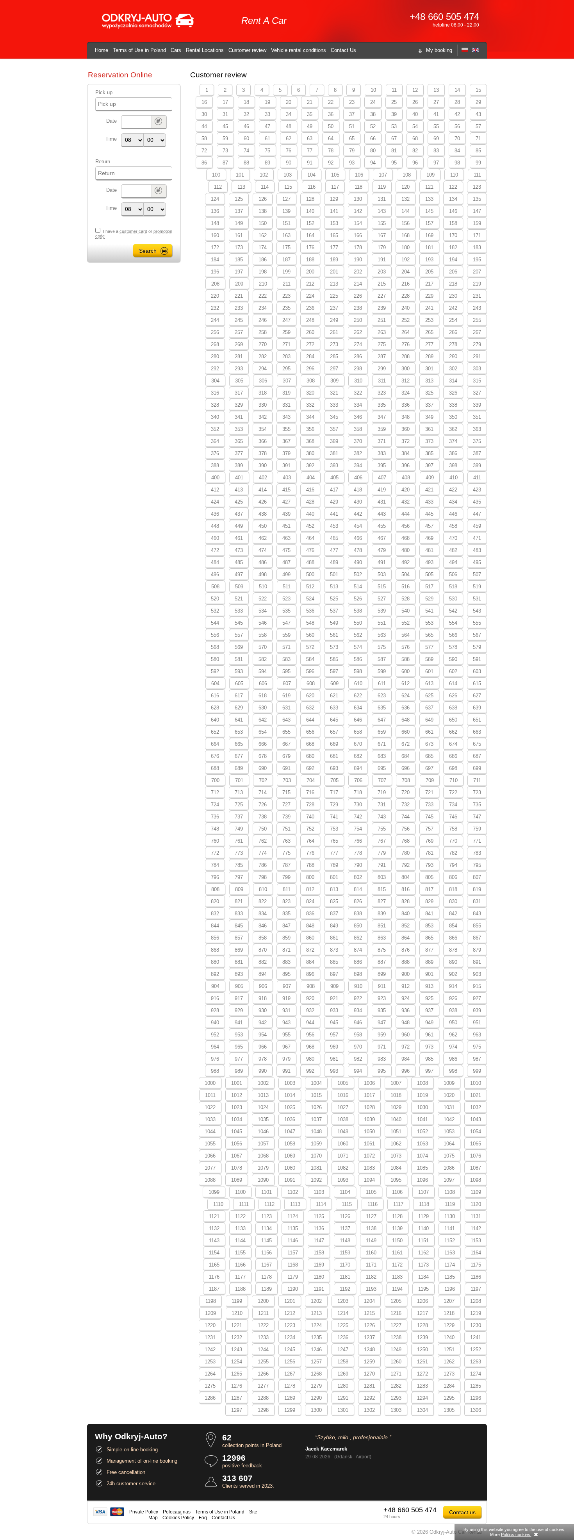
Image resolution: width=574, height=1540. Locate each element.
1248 (369, 1349)
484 (215, 562)
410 (453, 478)
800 (310, 877)
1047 (289, 1131)
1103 (319, 1192)
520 (215, 599)
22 (330, 102)
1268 (316, 1374)
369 (334, 441)
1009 (449, 1083)
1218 (449, 1313)
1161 (397, 1253)
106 (359, 175)
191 (382, 260)
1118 (424, 1204)
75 (267, 151)
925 (429, 998)
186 (262, 260)
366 (262, 441)
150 (262, 223)
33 (267, 114)
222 (262, 296)
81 (394, 151)
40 (415, 114)
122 (453, 187)
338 (453, 405)
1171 (371, 1265)
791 (382, 865)
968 (310, 1047)
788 (310, 865)
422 (453, 490)
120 (405, 187)
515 (382, 587)
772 (215, 853)
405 (334, 478)
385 (429, 453)
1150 (397, 1240)
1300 (316, 1410)
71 (478, 138)
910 (358, 986)
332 (310, 405)
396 (405, 465)
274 (358, 344)
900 (405, 974)
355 (286, 429)
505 (429, 574)
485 (239, 562)
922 (358, 998)
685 (429, 756)
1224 (316, 1325)
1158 (319, 1253)
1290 (316, 1398)
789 (334, 865)
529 (429, 599)
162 (262, 235)
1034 (236, 1119)
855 (477, 926)
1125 (319, 1216)
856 (215, 938)
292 (215, 369)
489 (334, 562)
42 (457, 114)
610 (358, 683)
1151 (423, 1240)
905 (239, 986)
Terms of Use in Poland (139, 50)
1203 (342, 1301)
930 (262, 1010)
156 (405, 223)
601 (429, 671)
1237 (369, 1337)
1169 (319, 1265)
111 (477, 175)
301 (429, 369)
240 (405, 308)
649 (429, 720)
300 (405, 369)
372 (405, 441)
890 (453, 962)
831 (477, 901)
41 (436, 114)
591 (477, 659)
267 (477, 332)
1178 (266, 1277)
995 (382, 1071)
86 (204, 163)
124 (215, 199)
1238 (395, 1337)
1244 (263, 1349)
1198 (210, 1301)
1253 (210, 1362)
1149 (371, 1240)
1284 (449, 1386)
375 (477, 441)
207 (477, 272)
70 (457, 138)
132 (405, 199)
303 (477, 369)
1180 (319, 1277)
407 (382, 478)
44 (204, 126)
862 (358, 938)
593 (239, 671)
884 (310, 962)
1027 (342, 1107)
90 (288, 163)
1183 (397, 1277)
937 (429, 1010)
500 (310, 574)
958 (358, 1035)
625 (429, 696)
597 (334, 671)
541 (429, 611)
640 (215, 720)
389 (239, 465)
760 (215, 841)
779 (382, 853)
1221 (236, 1325)
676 (215, 756)
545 (239, 623)
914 (453, 986)
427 (286, 502)
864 (405, 938)
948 (405, 1022)
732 (405, 805)
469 (429, 538)
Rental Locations (205, 50)
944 (310, 1022)
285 (334, 356)
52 (373, 126)
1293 (395, 1398)
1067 (236, 1156)
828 (405, 901)
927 (477, 998)
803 (382, 877)
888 (405, 962)
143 (382, 211)
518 (453, 587)
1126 (345, 1216)
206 (453, 272)
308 (311, 381)
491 (382, 562)
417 (334, 490)
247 (286, 320)
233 (239, 308)
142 (358, 211)
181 (429, 247)
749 (239, 829)
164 (310, 235)
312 (405, 381)
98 (457, 163)
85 (478, 151)
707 (382, 780)
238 (358, 308)
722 (453, 792)
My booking (439, 50)
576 (405, 647)
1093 (342, 1180)
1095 (395, 1180)
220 (215, 296)
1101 (266, 1192)
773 (239, 853)
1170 (345, 1265)
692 (310, 768)
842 (453, 913)
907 (287, 986)
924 (405, 998)
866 (453, 938)
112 (218, 187)
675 (477, 744)
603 (477, 671)
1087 (475, 1168)
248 (310, 320)
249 (334, 320)
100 (216, 175)
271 (286, 344)
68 (415, 138)
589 (429, 659)
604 (215, 683)
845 (239, 926)
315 (477, 381)
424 (215, 502)
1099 (214, 1192)
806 (453, 877)
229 (429, 296)
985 (429, 1059)
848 (310, 926)
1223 (289, 1325)
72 (204, 151)
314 (453, 381)
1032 (475, 1107)
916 (215, 998)
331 (286, 405)
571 (286, 647)
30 (204, 114)
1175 (476, 1265)
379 (286, 453)
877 (429, 950)
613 (429, 683)
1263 (475, 1362)
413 (239, 490)
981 (334, 1059)
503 (382, 574)
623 (382, 696)
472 (215, 550)
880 (215, 962)
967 (286, 1047)
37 (352, 114)
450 (262, 526)
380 (310, 453)
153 (334, 223)
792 (405, 865)
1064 (449, 1144)
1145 (266, 1240)
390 (262, 465)
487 (286, 562)
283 (286, 356)
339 (477, 405)
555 (477, 623)
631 (286, 708)
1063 (422, 1144)
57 (478, 126)
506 (453, 574)
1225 (342, 1325)
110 (454, 175)
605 (239, 683)
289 (429, 356)
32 (246, 114)
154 (358, 223)
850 (358, 926)
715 (286, 792)
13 (436, 90)
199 (286, 272)
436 (215, 514)
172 (215, 247)
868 (215, 950)
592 (215, 671)
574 (358, 647)
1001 (236, 1083)
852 (405, 926)
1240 (449, 1337)
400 (215, 478)
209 (239, 284)
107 (383, 175)
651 (477, 720)
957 (334, 1035)
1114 (321, 1204)
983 (382, 1059)
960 (405, 1035)
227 (382, 296)
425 (239, 502)
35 (309, 114)
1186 (476, 1277)
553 (429, 623)
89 (267, 163)
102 (264, 175)
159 (477, 223)
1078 (236, 1168)
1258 (342, 1362)
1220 (210, 1325)
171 (477, 235)
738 (262, 817)
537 (334, 611)
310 (358, 381)
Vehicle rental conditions (298, 50)
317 (239, 393)
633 (334, 708)
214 (358, 284)
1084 (395, 1168)
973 (429, 1047)
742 (358, 817)
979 (286, 1059)
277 (429, 344)
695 (382, 768)
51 (352, 126)
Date (111, 121)
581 (239, 659)
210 (263, 284)
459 (477, 526)
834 (262, 913)
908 (311, 986)
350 (453, 417)
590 (453, 659)
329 (239, 405)
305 (239, 381)
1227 (395, 1325)
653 (239, 732)
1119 (450, 1204)
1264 (210, 1374)
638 (453, 708)
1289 (289, 1398)
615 (477, 683)
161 (239, 235)
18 (246, 102)
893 (239, 974)
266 (453, 332)
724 (215, 805)
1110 (218, 1204)
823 (286, 901)
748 (215, 829)
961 (429, 1035)
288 (405, 356)
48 (288, 126)
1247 (342, 1349)
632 (310, 708)
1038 (342, 1119)
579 (477, 647)
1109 (476, 1192)
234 (262, 308)
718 (358, 792)
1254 (236, 1362)
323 (382, 393)
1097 (449, 1180)
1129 (423, 1216)
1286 (210, 1398)
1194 (397, 1289)
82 (415, 151)
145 (429, 211)
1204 (369, 1301)
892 (215, 974)
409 (430, 478)
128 (310, 199)
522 (262, 599)
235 (286, 308)
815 (382, 889)
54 (415, 126)
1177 (240, 1277)
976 (215, 1059)
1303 (395, 1410)
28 (457, 102)
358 (358, 429)
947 (382, 1022)
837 (334, 913)
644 (310, 720)
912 (405, 986)
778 (358, 853)
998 (453, 1071)
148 (215, 223)
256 (215, 332)
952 (215, 1035)
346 (358, 417)
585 (334, 659)
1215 (369, 1313)
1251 (449, 1349)
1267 (289, 1374)
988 (215, 1071)
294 (262, 369)
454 (358, 526)
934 (358, 1010)
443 (382, 514)
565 (429, 635)
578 (453, 647)
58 (204, 138)
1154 (214, 1253)
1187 (214, 1289)
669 (334, 744)
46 (246, 126)
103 (287, 175)
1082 (342, 1168)
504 (405, 574)
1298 (263, 1410)
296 (310, 369)
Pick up (103, 92)
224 (310, 296)
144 (405, 211)
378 (262, 453)
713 (239, 792)
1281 (369, 1386)
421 (429, 490)
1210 (237, 1313)
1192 (345, 1289)
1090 (263, 1180)
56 (457, 126)
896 (310, 974)
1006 (369, 1083)
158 (453, 223)
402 (263, 478)
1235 (316, 1337)
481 (429, 550)
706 (358, 780)
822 (262, 901)
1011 (210, 1095)
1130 (449, 1216)
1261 (422, 1362)
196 (215, 272)
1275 (210, 1386)
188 (310, 260)
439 (286, 514)
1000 (210, 1083)
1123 (266, 1216)
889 (429, 962)
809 (239, 889)
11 (394, 90)
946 (358, 1022)
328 (215, 405)
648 (405, 720)
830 (453, 901)
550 (358, 623)
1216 (395, 1313)
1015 (316, 1095)
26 (415, 102)
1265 (236, 1374)
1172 (397, 1265)
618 (262, 696)
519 (477, 587)
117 (335, 187)
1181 (345, 1277)
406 (358, 478)
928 (215, 1010)
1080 (289, 1168)
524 (310, 599)
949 (429, 1022)
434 (453, 502)
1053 (449, 1131)
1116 (372, 1204)
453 (334, 526)
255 (477, 320)
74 (246, 151)
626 (453, 696)
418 (358, 490)
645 (334, 720)
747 (477, 817)
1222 (263, 1325)
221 (239, 296)
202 (358, 272)
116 (312, 187)
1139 (397, 1228)
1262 (449, 1362)
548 (310, 623)
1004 (316, 1083)
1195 (423, 1289)
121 (429, 187)
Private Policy (143, 1511)
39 (394, 114)
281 (239, 356)
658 (358, 732)
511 (287, 587)
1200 (263, 1301)
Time (111, 139)
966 (262, 1047)
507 (477, 574)
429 (334, 502)
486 (262, 562)
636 (405, 708)
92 (330, 163)
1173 (423, 1265)
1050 (369, 1131)
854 (453, 926)
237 (334, 308)
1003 (289, 1083)
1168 (292, 1265)
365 (239, 441)
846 (262, 926)
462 (262, 538)
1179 (292, 1277)
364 (215, 441)
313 (429, 381)
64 (330, 138)
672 (405, 744)
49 (309, 126)
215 (382, 284)
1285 (475, 1386)
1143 (214, 1240)
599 (382, 671)
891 (477, 962)
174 (262, 247)
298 (358, 369)
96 (415, 163)
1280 (342, 1386)
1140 (423, 1228)
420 (405, 490)
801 (334, 877)
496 (215, 574)
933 (334, 1010)
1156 (266, 1253)
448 (215, 526)
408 (406, 478)
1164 (476, 1253)
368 (310, 441)
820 (215, 901)
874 (358, 950)
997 (429, 1071)
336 (405, 405)
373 (429, 441)
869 (239, 950)
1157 (292, 1253)
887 (382, 962)
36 (330, 114)
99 (478, 163)
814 (358, 889)
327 (477, 393)
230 (453, 296)
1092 (316, 1180)
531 (477, 599)
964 (215, 1047)
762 (262, 841)
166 (358, 235)
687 (477, 756)
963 (477, 1035)
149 (239, 223)
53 (394, 126)
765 (334, 841)
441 (334, 514)
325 (429, 393)
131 (382, 199)
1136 (319, 1228)
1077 (210, 1168)
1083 (369, 1168)
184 (215, 260)
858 (262, 938)
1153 (476, 1240)
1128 (397, 1216)
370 (358, 441)
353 (239, 429)
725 (239, 805)
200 (310, 272)
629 (239, 708)
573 (334, 647)
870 (262, 950)
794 (453, 865)
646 (358, 720)
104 (311, 175)
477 (334, 550)
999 (477, 1071)
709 (430, 780)
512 (310, 587)
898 (358, 974)
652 (215, 732)
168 (405, 235)
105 (335, 175)
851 (382, 926)
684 (405, 756)
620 (310, 696)
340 (215, 417)
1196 (449, 1289)
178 (358, 247)
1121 (214, 1216)
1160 (371, 1253)
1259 (369, 1362)
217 (429, 284)
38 (373, 114)
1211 (263, 1313)
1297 (236, 1410)
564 (405, 635)
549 (334, 623)
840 (405, 913)
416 (310, 490)
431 (382, 502)
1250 (422, 1349)
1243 (236, 1349)
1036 (289, 1119)
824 (310, 901)
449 (239, 526)
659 (382, 732)
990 (262, 1071)
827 (382, 901)
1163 (449, 1253)
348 (405, 417)
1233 (263, 1337)
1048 (316, 1131)
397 (429, 465)
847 (286, 926)
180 (405, 247)
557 (239, 635)
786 (262, 865)
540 (405, 611)
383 (382, 453)
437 (239, 514)
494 (453, 562)
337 (429, 405)
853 (429, 926)
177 (334, 247)
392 (310, 465)
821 (239, 901)
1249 (395, 1349)
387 (477, 453)
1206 (422, 1301)
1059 (316, 1144)
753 (334, 829)
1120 (476, 1204)
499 (286, 574)
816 (405, 889)
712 (215, 792)
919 (286, 998)
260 (310, 332)
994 (358, 1071)
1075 (449, 1156)
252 (405, 320)
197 (239, 272)
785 (239, 865)
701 (239, 780)
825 (334, 901)
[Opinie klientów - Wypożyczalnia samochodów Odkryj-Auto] (465, 50)
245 (239, 320)
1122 (240, 1216)
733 (429, 805)
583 (286, 659)
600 (405, 671)
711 (477, 780)
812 (310, 889)
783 (477, 853)
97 (436, 163)
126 (262, 199)
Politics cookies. (516, 1534)
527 (382, 599)
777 (334, 853)
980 (310, 1059)
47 (267, 126)
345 (334, 417)
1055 (210, 1144)
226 (358, 296)
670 (358, 744)
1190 (292, 1289)
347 (382, 417)
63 (309, 138)
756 (405, 829)
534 (262, 611)
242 (453, 308)
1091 (289, 1180)
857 (239, 938)
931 (286, 1010)
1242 (210, 1349)
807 (477, 877)
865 (429, 938)
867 (477, 938)
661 (429, 732)
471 (477, 538)
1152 (449, 1240)
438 (262, 514)
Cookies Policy (178, 1517)
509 (239, 587)
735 (477, 805)
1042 (449, 1119)
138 (262, 211)
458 (453, 526)
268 (215, 344)
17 (225, 102)
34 (288, 114)
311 (382, 381)
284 (310, 356)
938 (453, 1010)
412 (215, 490)
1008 (422, 1083)
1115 (347, 1204)
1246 (316, 1349)
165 (334, 235)
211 (287, 284)
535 (286, 611)
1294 (422, 1398)
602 (453, 671)
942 (262, 1022)
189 (334, 260)
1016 (342, 1095)
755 (382, 829)
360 (405, 429)
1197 (476, 1289)
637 (429, 708)
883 (286, 962)
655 (286, 732)
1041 (422, 1119)
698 (453, 768)
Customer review (247, 50)
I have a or (133, 233)
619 (286, 696)
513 (334, 587)
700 (215, 780)
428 (310, 502)
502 (358, 574)
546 (262, 623)
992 (310, 1071)
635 (382, 708)
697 (429, 768)
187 (286, 260)
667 (286, 744)
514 (358, 587)
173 (239, 247)
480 (405, 550)
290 (453, 356)
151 (286, 223)
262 (358, 332)
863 (382, 938)
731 (382, 805)
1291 (342, 1398)
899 (382, 974)
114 (265, 187)
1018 (395, 1095)
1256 (289, 1362)
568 (215, 647)
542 (453, 611)
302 (453, 369)
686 (453, 756)
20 (288, 102)
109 (430, 175)
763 (286, 841)
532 (215, 611)
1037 (316, 1119)
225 (334, 296)
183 (477, 247)
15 (478, 90)
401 (239, 478)
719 (382, 792)
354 (262, 429)
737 (239, 817)
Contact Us (343, 50)
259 (286, 332)
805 (429, 877)
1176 (214, 1277)
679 (286, 756)
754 (358, 829)
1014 (289, 1095)
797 (239, 877)
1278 (289, 1386)
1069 (289, 1156)
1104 (345, 1192)
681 (334, 756)
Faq (203, 1517)
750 (262, 829)
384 (405, 453)
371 (382, 441)
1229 (449, 1325)
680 (310, 756)
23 (352, 102)
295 (286, 369)
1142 (476, 1228)
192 (405, 260)
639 (477, 708)
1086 (449, 1168)
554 (453, 623)
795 (477, 865)
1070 (316, 1156)
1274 (475, 1374)
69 (436, 138)
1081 (316, 1168)
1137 (345, 1228)
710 (453, 780)
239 (382, 308)
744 (405, 817)
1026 (316, 1107)
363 (477, 429)
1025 (289, 1107)
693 (334, 768)
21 (309, 102)
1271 (395, 1374)
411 (477, 478)
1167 (266, 1265)
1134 (266, 1228)
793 (429, 865)
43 (478, 114)
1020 (449, 1095)
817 (429, 889)
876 (405, 950)
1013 (263, 1095)
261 (334, 332)
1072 (369, 1156)
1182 (371, 1277)
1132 (214, 1228)
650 (453, 720)
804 (405, 877)
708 (406, 780)
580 (215, 659)
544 (215, 623)
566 (453, 635)
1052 (422, 1131)
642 (262, 720)
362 (453, 429)
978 (262, 1059)
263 (382, 332)
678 (262, 756)
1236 (342, 1337)
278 (453, 344)
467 (382, 538)
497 (239, 574)
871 (286, 950)
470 (453, 538)
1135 (292, 1228)
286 (358, 356)
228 (405, 296)
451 (286, 526)
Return (102, 161)
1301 (342, 1410)
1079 (263, 1168)
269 (239, 344)
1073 (395, 1156)
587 (382, 659)
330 (262, 405)
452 (310, 526)
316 (215, 393)
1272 (422, 1374)
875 (382, 950)
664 (215, 744)
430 (358, 502)
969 (334, 1047)
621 (334, 696)
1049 (342, 1131)
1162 (423, 1253)
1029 (395, 1107)
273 (334, 344)
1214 (342, 1313)
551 (382, 623)
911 (382, 986)
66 (373, 138)
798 (262, 877)
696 (405, 768)
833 (239, 913)
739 (286, 817)
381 (334, 453)
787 (286, 865)
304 (215, 381)
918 (262, 998)
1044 (210, 1131)
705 (334, 780)
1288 (263, 1398)
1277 (263, 1386)
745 (429, 817)
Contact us (462, 1512)
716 (310, 792)
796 (215, 877)
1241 (475, 1337)
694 (358, 768)
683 (382, 756)
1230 (475, 1325)
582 (262, 659)
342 (262, 417)
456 (405, 526)
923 (382, 998)
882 (262, 962)
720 (405, 792)
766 (358, 841)
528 (405, 599)
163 (286, 235)
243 (477, 308)
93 (352, 163)
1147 (319, 1240)
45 (225, 126)
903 (477, 974)
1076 (475, 1156)
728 (310, 805)
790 (358, 865)
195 (477, 260)
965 (239, 1047)
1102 (292, 1192)
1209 (210, 1313)
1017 (369, 1095)
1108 (449, 1192)
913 (429, 986)
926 (453, 998)
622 (358, 696)
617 (239, 696)
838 (358, 913)
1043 (475, 1119)
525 (334, 599)
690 (262, 768)
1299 (289, 1410)
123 (477, 187)
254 (453, 320)
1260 (395, 1362)
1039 (369, 1119)
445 (429, 514)
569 (239, 647)
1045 (236, 1131)
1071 (342, 1156)
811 (287, 889)
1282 (395, 1386)
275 (382, 344)
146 (453, 211)
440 (310, 514)
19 (267, 102)
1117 (398, 1204)
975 (477, 1047)
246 (262, 320)
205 (429, 272)
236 (310, 308)
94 (373, 163)
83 (436, 151)
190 (358, 260)
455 (382, 526)
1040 (395, 1119)
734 (453, 805)
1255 (263, 1362)
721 (429, 792)
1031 (449, 1107)
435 (477, 502)
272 (310, 344)
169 (429, 235)
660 (405, 732)
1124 (292, 1216)
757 (429, 829)
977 (239, 1059)
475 (286, 550)
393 (334, 465)
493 (429, 562)
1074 (422, 1156)
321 (334, 393)
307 (287, 381)
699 (477, 768)
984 (405, 1059)
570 (262, 647)
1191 (319, 1289)
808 (215, 889)
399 (477, 465)
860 (310, 938)
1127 (371, 1216)
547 (286, 623)
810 (263, 889)
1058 (289, 1144)
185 (239, 260)
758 (453, 829)
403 (287, 478)
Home (101, 50)
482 (453, 550)
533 (239, 611)
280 (215, 356)
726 (262, 805)
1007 (395, 1083)
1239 (422, 1337)
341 (239, 417)
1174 (449, 1265)
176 (310, 247)
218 (453, 284)
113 (241, 187)
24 (373, 102)
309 (334, 381)
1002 (263, 1083)
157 (429, 223)
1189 (266, 1289)
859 (286, 938)
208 (215, 284)
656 (310, 732)
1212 (289, 1313)
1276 (236, 1386)
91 (309, 163)
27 (436, 102)
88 (246, 163)
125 (239, 199)
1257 (316, 1362)
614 (453, 683)
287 (382, 356)
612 (405, 683)
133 (429, 199)
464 (310, 538)
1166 (240, 1265)
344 (310, 417)
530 (453, 599)
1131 (476, 1216)
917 (239, 998)
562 (358, 635)
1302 (369, 1410)
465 (334, 538)
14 (457, 90)
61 (267, 138)
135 (477, 199)
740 (310, 817)
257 (239, 332)
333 (334, 405)
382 (358, 453)
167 (382, 235)
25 (394, 102)
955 (286, 1035)
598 (358, 671)
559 (286, 635)
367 (286, 441)
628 (215, 708)
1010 (475, 1083)
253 (429, 320)
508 (215, 587)
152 (310, 223)
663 (477, 732)
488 (310, 562)
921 (334, 998)
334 (358, 405)
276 (405, 344)
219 (477, 284)
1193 (371, 1289)
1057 (263, 1144)
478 (358, 550)
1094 (369, 1180)
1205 (395, 1301)
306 (263, 381)
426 (262, 502)
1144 (240, 1240)
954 (262, 1035)
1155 (240, 1253)
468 (405, 538)
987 (477, 1059)
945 (334, 1022)
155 (382, 223)
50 (330, 126)
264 (405, 332)
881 (239, 962)
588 (405, 659)
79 (352, 151)
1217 (422, 1313)
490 (358, 562)
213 (334, 284)
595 (286, 671)
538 (358, 611)
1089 (236, 1180)
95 (394, 163)
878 (453, 950)
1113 (295, 1204)
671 (382, 744)
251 (382, 320)
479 (382, 550)
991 (286, 1071)
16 (204, 102)
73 (225, 151)
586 (358, 659)
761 (239, 841)
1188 (240, 1289)
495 (477, 562)
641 (239, 720)
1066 (210, 1156)
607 (287, 683)
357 (334, 429)
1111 (244, 1204)
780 (405, 853)
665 (239, 744)
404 (311, 478)
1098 (475, 1180)
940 (215, 1022)
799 (286, 877)
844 (215, 926)
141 (334, 211)
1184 (423, 1277)
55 (436, 126)
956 (310, 1035)
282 (262, 356)
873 (334, 950)
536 (310, 611)
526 (358, 599)
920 (310, 998)
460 (215, 538)
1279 (316, 1386)
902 (453, 974)
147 (477, 211)
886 (358, 962)
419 (382, 490)
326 (453, 393)
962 (453, 1035)
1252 (475, 1349)
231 (477, 296)
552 (405, 623)
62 (288, 138)
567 (477, 635)
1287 (236, 1398)
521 (239, 599)
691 (286, 768)
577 (429, 647)
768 (405, 841)
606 (263, 683)
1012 (236, 1095)
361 (429, 429)
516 (405, 587)
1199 (237, 1301)
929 (239, 1010)
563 (382, 635)
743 (382, 817)
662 (453, 732)
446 (453, 514)
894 (262, 974)
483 (477, 550)
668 (310, 744)
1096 (422, 1180)
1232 (236, 1337)
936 (405, 1010)
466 (358, 538)
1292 (369, 1398)
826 (358, 901)
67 (394, 138)
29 (478, 102)
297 (334, 369)
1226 (369, 1325)
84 (457, 151)
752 (310, 829)
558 (262, 635)
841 (429, 913)
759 (477, 829)
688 (215, 768)
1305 (449, 1410)
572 (310, 647)
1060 (342, 1144)
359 (382, 429)
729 (334, 805)
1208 (475, 1301)
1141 (449, 1228)
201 (334, 272)
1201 (289, 1301)
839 (382, 913)
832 (215, 913)
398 (453, 465)
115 (288, 187)
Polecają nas (177, 1511)
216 (405, 284)
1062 (395, 1144)
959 (382, 1035)
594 (262, 671)
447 (477, 514)
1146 (292, 1240)
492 (405, 562)
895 (286, 974)
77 (309, 151)
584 (310, 659)
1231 (210, 1337)
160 (215, 235)
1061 (369, 1144)
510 (263, 587)
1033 (210, 1119)
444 (405, 514)
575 (382, 647)
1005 (342, 1083)
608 (311, 683)
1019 (422, 1095)
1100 (240, 1192)
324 (405, 393)
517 (429, 587)
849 (334, 926)
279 (477, 344)
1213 (316, 1313)
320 (310, 393)
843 (477, 913)
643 (286, 720)
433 (429, 502)
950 (453, 1022)
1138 (371, 1228)
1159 (345, 1253)
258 (262, 332)
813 (334, 889)
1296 (475, 1398)
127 (286, 199)
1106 (397, 1192)
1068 (263, 1156)
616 (215, 696)
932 (310, 1010)
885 (334, 962)
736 (215, 817)
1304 (422, 1410)
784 (215, 865)
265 (429, 332)
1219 (475, 1313)
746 (453, 817)
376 (215, 453)
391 (286, 465)
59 (225, 138)
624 (405, 696)
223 (286, 296)
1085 (422, 1168)
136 (215, 211)
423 (477, 490)
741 (334, 817)
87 (225, 163)
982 (358, 1059)
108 (407, 175)
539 (382, 611)
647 (382, 720)
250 (358, 320)
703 (287, 780)
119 (382, 187)
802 (358, 877)
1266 (263, 1374)
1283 (422, 1386)
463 (286, 538)
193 (429, 260)
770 (453, 841)
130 (358, 199)
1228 (422, 1325)
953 (239, 1035)
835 (286, 913)
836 (310, 913)
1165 (214, 1265)
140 (310, 211)
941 (239, 1022)
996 (405, 1071)
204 (405, 272)
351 (477, 417)
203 (382, 272)
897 (334, 974)
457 (429, 526)
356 (310, 429)
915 (477, 986)
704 (311, 780)
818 (453, 889)
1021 (475, 1095)
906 (263, 986)
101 (240, 175)
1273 (449, 1374)
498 (262, 574)
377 (239, 453)
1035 (263, 1119)
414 (262, 490)
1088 (210, 1180)
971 (382, 1047)
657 (334, 732)
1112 (269, 1204)
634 (358, 708)
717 (334, 792)
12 (415, 90)
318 (262, 393)
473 (239, 550)
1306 (475, 1410)
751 (286, 829)
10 (373, 90)
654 (262, 732)
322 (358, 393)
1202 (316, 1301)
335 (382, 405)
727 (286, 805)
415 (286, 490)
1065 (475, 1144)
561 (334, 635)
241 (429, 308)
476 (310, 550)
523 (286, 599)
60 (246, 138)
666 (262, 744)
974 (453, 1047)
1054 (475, 1131)
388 (215, 465)
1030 (422, 1107)
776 (310, 853)
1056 (236, 1144)
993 (334, 1071)
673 (429, 744)
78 (330, 151)
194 (453, 260)
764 (310, 841)
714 (262, 792)
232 (215, 308)
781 (429, 853)
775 (286, 853)
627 (477, 696)
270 (262, 344)
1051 (395, 1131)
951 (477, 1022)
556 (215, 635)
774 (262, 853)
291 (477, 356)
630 (262, 708)
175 (286, 247)
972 (405, 1047)
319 (286, 393)
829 (429, 901)
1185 (449, 1277)
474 (262, 550)
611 (382, 683)
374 (453, 441)
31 (225, 114)
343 (286, 417)
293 (239, 369)
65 (352, 138)
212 (310, 284)
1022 (210, 1107)
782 (453, 853)
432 (405, 502)
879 (477, 950)
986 (453, 1059)
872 (310, 950)
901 (429, 974)
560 (310, 635)
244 (215, 320)
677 (239, 756)
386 (453, 453)
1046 (263, 1131)
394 (358, 465)
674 (453, 744)
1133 (240, 1228)
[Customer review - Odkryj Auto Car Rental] (475, 50)
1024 (263, 1107)
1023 (236, 1107)
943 (286, 1022)
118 (358, 187)
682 (358, 756)
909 (334, 986)
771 (477, 841)
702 (263, 780)
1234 (289, 1337)
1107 (423, 1192)
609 (334, 683)
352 (215, 429)
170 (453, 235)
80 (373, 151)
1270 (369, 1374)
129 (334, 199)
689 (239, 768)
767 (382, 841)
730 (358, 805)
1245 (289, 1349)
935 (382, 1010)
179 (382, 247)
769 (429, 841)
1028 (369, 1107)
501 (334, 574)
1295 (449, 1398)
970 (358, 1047)
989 (239, 1071)
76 (288, 151)
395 (382, 465)
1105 (371, 1192)
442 (358, 514)
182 (453, 247)
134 (453, 199)
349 (429, 417)
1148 (345, 1240)
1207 (449, 1301)
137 (239, 211)
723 (477, 792)
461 (239, 538)
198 (262, 272)
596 (310, 671)
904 (215, 986)
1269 (342, 1374)
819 (477, 889)
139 (286, 211)
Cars (176, 50)
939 (477, 1010)
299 (382, 369)
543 (477, 611)
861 (334, 938)
